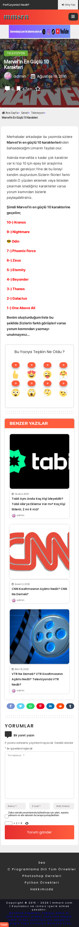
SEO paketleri (18, 916)
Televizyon (16, 53)
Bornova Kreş (59, 923)
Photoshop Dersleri (42, 876)
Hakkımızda (41, 889)
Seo (42, 862)
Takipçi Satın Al (55, 913)
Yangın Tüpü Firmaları (27, 923)
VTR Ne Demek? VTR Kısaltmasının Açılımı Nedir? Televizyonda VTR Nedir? (37, 679)
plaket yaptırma (45, 916)
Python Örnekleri (42, 882)
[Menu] (73, 17)
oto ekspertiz (58, 919)
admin (20, 515)
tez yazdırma (34, 919)
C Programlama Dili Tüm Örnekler (42, 869)
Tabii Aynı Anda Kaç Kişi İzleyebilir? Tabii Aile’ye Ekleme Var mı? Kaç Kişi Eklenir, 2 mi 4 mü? (38, 504)
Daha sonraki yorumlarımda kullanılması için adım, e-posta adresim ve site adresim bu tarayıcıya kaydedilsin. (38, 814)
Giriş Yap (70, 4)
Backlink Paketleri (25, 913)
